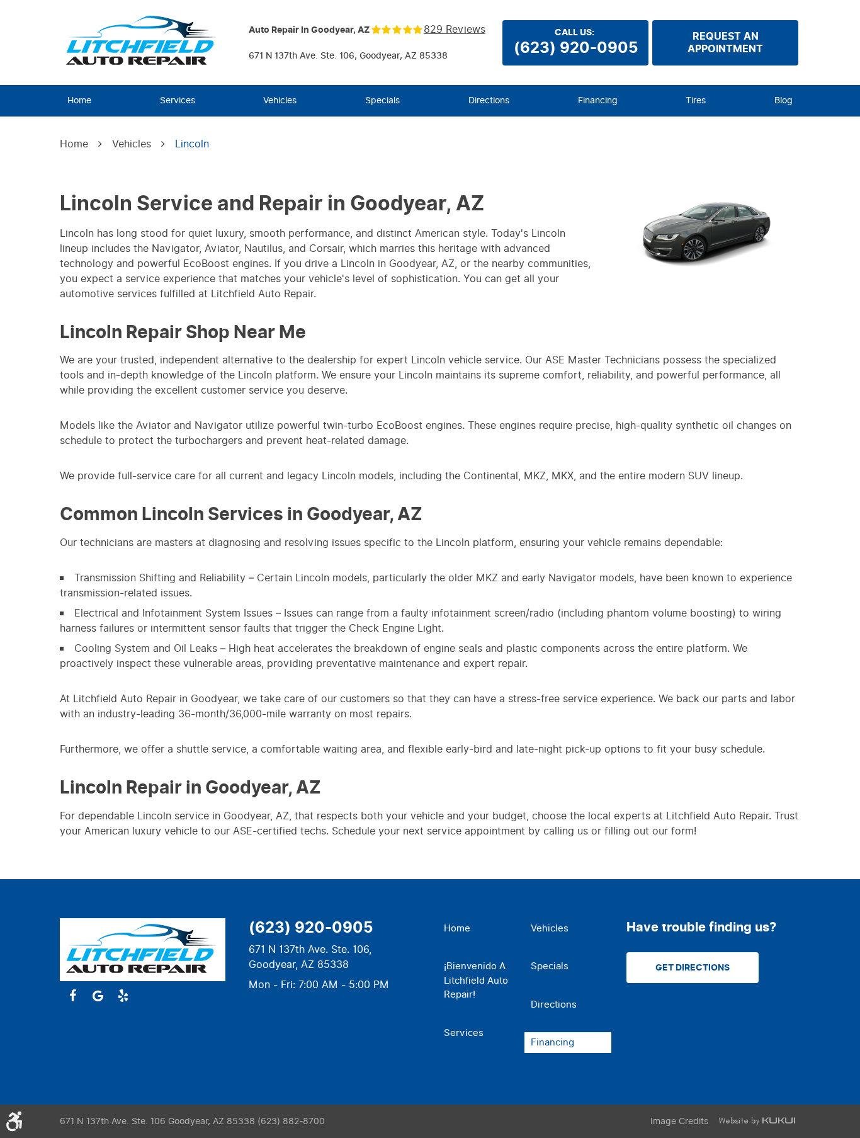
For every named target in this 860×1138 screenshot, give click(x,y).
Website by (756, 1121)
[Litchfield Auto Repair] (143, 41)
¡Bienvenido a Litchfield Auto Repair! (476, 980)
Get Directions (692, 967)
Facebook (72, 995)
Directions (488, 100)
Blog (783, 100)
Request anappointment (725, 43)
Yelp (122, 995)
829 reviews (454, 30)
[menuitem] (79, 100)
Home (79, 100)
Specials (382, 100)
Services (177, 100)
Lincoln (192, 144)
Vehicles (280, 100)
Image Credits (679, 1121)
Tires (696, 100)
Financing (598, 100)
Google (97, 995)
